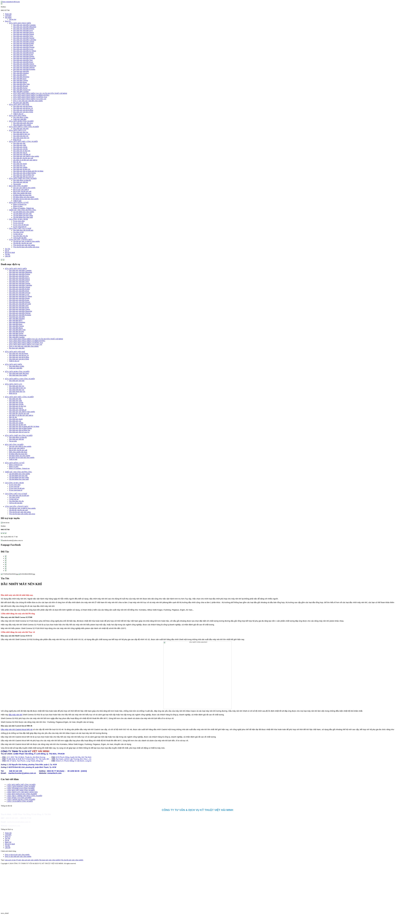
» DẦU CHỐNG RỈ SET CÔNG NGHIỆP (20, 799)
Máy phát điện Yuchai (20, 88)
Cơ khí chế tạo (18, 234)
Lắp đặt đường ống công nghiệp (23, 212)
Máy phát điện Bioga (20, 82)
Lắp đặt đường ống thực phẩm (23, 215)
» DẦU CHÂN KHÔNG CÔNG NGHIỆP (20, 786)
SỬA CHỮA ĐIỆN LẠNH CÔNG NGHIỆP (24, 127)
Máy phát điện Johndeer (21, 73)
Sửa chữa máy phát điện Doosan (23, 47)
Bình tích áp (17, 139)
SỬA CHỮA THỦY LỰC (17, 130)
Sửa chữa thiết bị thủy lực (21, 134)
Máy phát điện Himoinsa (21, 77)
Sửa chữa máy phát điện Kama (23, 54)
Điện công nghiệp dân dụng (22, 193)
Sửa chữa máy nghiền (20, 167)
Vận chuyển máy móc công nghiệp (71, 860)
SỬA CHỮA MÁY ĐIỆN (17, 115)
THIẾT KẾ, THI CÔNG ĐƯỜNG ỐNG (22, 210)
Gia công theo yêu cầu (20, 236)
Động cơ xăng (17, 206)
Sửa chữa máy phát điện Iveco (23, 30)
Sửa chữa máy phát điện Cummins (24, 25)
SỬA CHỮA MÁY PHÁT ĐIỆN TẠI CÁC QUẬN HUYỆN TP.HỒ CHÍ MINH (40, 93)
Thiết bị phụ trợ (18, 114)
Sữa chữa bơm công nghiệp (22, 125)
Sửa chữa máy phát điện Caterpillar (24, 40)
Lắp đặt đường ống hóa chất (22, 213)
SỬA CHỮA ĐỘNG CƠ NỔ (18, 202)
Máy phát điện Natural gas (21, 90)
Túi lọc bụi (12, 19)
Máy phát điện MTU (20, 75)
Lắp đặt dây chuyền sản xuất (22, 243)
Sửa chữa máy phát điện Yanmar (23, 38)
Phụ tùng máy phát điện (21, 102)
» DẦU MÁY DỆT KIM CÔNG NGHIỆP (20, 790)
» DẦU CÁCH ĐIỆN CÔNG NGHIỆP (19, 801)
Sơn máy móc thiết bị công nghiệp (24, 188)
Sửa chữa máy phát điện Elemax (23, 56)
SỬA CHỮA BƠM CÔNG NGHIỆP (21, 121)
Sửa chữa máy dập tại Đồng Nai (23, 175)
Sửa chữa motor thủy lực (21, 138)
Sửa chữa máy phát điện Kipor (23, 62)
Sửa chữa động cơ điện (20, 117)
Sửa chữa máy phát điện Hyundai (24, 58)
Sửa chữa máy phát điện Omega (23, 64)
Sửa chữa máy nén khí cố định (23, 112)
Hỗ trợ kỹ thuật (10, 252)
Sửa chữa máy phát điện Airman (23, 41)
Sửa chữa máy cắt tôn (20, 147)
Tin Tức (7, 249)
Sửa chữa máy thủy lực (20, 132)
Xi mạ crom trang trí (19, 226)
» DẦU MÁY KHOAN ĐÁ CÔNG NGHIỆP (21, 794)
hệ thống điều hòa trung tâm (22, 195)
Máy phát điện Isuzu (19, 78)
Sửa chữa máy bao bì (20, 152)
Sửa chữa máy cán (19, 165)
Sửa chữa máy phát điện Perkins (23, 28)
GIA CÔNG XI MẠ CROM (18, 219)
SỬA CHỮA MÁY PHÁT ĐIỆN (20, 23)
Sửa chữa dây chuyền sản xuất (23, 158)
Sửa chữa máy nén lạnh (20, 128)
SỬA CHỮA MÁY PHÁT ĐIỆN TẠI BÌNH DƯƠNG (31, 95)
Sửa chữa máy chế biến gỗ (21, 154)
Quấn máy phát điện (19, 119)
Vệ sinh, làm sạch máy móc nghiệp (27, 860)
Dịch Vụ (8, 21)
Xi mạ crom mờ (18, 223)
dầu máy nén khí (15, 715)
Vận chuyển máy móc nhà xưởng (24, 245)
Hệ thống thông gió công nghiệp (23, 197)
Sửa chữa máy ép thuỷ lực (21, 151)
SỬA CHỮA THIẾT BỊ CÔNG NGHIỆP (23, 178)
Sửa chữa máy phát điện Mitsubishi (24, 27)
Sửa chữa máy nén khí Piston (22, 106)
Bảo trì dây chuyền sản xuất (22, 191)
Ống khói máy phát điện (21, 71)
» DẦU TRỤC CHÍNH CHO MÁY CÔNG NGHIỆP (24, 796)
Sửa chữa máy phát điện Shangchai (24, 65)
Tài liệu (7, 254)
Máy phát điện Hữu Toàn (21, 84)
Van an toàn (17, 184)
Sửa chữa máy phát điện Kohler (23, 43)
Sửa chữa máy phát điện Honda (23, 53)
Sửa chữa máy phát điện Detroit (23, 34)
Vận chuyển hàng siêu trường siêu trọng (26, 247)
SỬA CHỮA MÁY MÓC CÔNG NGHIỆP (23, 141)
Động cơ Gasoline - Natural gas (23, 208)
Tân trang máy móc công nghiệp (49, 860)
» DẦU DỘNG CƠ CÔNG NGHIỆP (18, 797)
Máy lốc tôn (17, 162)
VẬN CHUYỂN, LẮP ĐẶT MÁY (20, 239)
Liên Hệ (7, 256)
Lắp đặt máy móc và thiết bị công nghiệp (26, 241)
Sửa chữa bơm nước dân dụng (23, 123)
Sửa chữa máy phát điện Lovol (23, 49)
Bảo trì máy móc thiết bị (21, 189)
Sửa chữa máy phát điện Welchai (24, 67)
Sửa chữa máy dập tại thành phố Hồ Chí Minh (28, 171)
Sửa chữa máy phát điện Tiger (23, 60)
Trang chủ (8, 14)
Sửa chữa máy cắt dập (20, 149)
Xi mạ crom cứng (19, 221)
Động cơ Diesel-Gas (19, 204)
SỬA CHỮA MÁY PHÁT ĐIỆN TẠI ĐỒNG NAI (30, 97)
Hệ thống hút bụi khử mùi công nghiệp (25, 199)
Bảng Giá (8, 842)
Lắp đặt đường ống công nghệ (23, 217)
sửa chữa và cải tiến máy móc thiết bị (25, 160)
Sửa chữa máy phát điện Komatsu (24, 69)
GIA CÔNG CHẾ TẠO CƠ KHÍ (20, 228)
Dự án (7, 250)
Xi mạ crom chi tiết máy (21, 225)
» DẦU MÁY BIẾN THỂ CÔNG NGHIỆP (20, 785)
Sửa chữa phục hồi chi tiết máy (23, 230)
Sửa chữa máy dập (19, 143)
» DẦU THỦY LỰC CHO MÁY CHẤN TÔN (22, 792)
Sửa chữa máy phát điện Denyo (23, 32)
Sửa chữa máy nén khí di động (23, 110)
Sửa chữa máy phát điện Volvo (23, 36)
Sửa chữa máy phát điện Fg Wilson (24, 51)
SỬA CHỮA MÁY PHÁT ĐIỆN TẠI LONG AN (29, 99)
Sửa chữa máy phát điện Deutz (23, 45)
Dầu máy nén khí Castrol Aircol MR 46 (16, 729)
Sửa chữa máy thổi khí (20, 182)
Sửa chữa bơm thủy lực (20, 136)
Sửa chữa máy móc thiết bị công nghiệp (26, 156)
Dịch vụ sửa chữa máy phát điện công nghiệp (28, 101)
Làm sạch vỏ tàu (10, 860)
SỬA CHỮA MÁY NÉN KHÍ (19, 104)
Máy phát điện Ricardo (20, 86)
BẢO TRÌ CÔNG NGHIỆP (18, 186)
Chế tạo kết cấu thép (19, 238)
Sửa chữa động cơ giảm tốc (22, 180)
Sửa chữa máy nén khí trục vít (23, 108)
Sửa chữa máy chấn (19, 145)
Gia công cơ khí (18, 232)
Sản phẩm (8, 17)
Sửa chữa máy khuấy (20, 164)
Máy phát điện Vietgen (20, 80)
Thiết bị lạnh (17, 201)
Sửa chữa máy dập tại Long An (23, 176)
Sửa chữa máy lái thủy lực (21, 169)
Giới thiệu (8, 16)
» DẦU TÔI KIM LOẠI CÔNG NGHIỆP (20, 788)
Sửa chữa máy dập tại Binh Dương (24, 173)
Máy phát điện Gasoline (21, 91)
